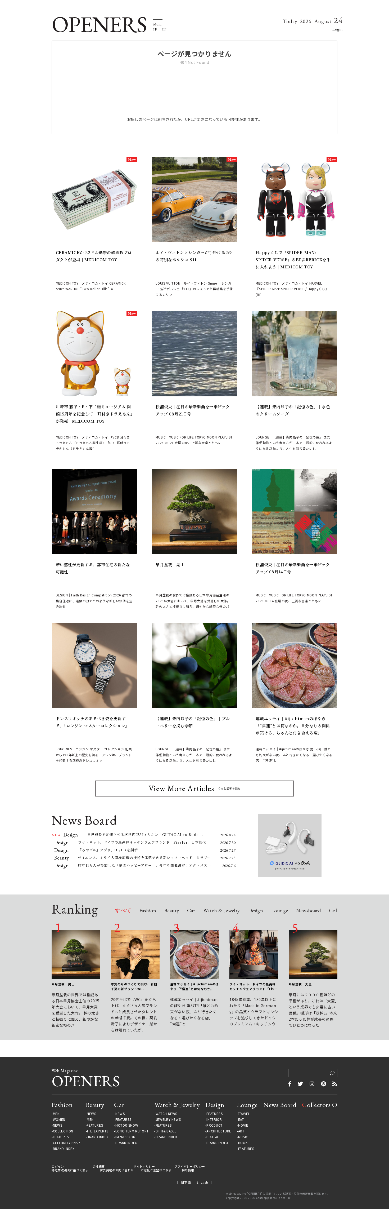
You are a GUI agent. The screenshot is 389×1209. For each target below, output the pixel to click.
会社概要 (99, 1166)
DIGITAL (212, 1137)
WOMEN (59, 1119)
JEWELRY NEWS (168, 1119)
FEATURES (61, 1137)
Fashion (147, 911)
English (202, 1182)
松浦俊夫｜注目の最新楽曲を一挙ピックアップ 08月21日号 (193, 410)
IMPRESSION (125, 1137)
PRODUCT (214, 1125)
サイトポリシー (144, 1166)
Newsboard (308, 911)
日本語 (186, 1182)
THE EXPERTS (97, 1131)
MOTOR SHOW (126, 1125)
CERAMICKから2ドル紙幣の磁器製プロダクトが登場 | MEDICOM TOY (94, 256)
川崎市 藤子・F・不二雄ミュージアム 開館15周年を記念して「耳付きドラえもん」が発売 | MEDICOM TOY (94, 414)
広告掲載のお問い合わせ (117, 1170)
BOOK (243, 1142)
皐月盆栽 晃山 (170, 564)
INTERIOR (214, 1119)
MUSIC (243, 1137)
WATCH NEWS (166, 1113)
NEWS (57, 1125)
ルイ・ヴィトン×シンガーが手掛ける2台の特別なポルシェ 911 (194, 256)
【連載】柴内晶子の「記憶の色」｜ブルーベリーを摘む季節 (193, 722)
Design (255, 911)
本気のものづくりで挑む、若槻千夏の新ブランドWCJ (134, 986)
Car (191, 911)
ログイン (58, 1166)
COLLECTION (63, 1131)
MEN (56, 1113)
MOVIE (243, 1125)
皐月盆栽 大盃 (300, 984)
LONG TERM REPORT (132, 1131)
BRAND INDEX (64, 1148)
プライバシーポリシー (189, 1166)
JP (155, 29)
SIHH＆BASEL (166, 1131)
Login (337, 29)
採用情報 (188, 1170)
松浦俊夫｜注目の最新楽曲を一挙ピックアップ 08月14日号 (293, 568)
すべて (123, 911)
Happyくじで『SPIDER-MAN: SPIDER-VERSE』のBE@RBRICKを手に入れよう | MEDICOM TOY (293, 259)
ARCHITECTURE (218, 1131)
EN (164, 29)
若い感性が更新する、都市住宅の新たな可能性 (93, 568)
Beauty (171, 911)
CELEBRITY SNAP (66, 1142)
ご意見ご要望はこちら (156, 1170)
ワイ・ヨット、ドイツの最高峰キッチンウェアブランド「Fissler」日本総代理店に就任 (253, 986)
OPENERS (99, 24)
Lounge (279, 911)
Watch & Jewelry (221, 911)
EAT (241, 1119)
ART (241, 1131)
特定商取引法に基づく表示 (70, 1170)
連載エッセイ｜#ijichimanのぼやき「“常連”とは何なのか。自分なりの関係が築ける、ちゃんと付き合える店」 (293, 726)
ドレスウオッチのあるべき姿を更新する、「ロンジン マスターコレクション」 (92, 722)
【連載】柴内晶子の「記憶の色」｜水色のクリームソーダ (293, 410)
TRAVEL (244, 1113)
